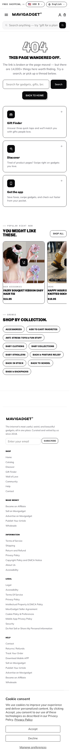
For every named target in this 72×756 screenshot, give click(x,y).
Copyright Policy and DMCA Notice (24, 560)
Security (10, 623)
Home (9, 457)
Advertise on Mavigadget (19, 516)
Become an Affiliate (16, 506)
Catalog (10, 462)
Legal (8, 585)
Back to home (35, 95)
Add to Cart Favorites (43, 329)
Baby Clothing (15, 346)
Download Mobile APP (17, 658)
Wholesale (11, 525)
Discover (10, 466)
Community (12, 481)
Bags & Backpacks (17, 371)
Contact (10, 491)
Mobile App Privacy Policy (19, 618)
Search (58, 84)
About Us (10, 564)
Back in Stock (14, 363)
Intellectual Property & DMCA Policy (24, 604)
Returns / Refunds (15, 648)
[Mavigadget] (27, 15)
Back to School (40, 363)
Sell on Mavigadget (16, 511)
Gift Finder (11, 471)
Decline (33, 738)
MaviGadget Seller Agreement (21, 609)
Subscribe (50, 441)
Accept (33, 729)
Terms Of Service (14, 594)
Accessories (14, 329)
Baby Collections (42, 346)
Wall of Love (12, 476)
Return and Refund (16, 550)
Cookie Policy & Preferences (20, 614)
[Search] (62, 25)
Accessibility (12, 569)
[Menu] (6, 14)
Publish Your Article (16, 520)
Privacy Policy (24, 719)
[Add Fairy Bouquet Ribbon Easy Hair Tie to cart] (24, 262)
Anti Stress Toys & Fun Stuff (24, 337)
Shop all (58, 233)
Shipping (10, 545)
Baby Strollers (15, 354)
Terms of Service (14, 540)
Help (8, 486)
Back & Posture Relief (47, 354)
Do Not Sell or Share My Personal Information (29, 628)
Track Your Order (14, 653)
